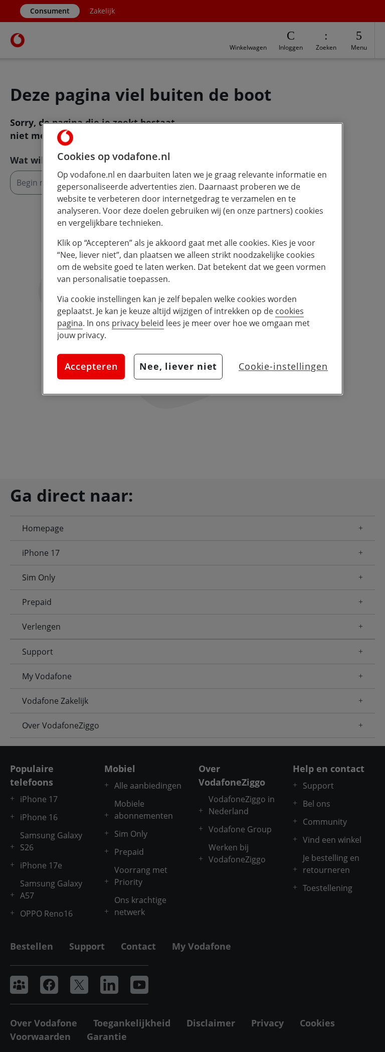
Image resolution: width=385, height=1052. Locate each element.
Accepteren (91, 366)
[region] (192, 258)
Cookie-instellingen (283, 366)
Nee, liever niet (178, 366)
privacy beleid (138, 323)
